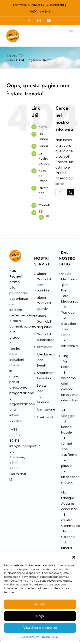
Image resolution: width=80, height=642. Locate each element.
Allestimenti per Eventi (40, 360)
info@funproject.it (40, 11)
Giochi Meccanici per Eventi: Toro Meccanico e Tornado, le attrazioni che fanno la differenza (64, 309)
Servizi (43, 146)
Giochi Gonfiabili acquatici (40, 321)
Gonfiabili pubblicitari (40, 337)
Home (43, 127)
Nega (40, 616)
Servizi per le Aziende (40, 393)
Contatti (45, 205)
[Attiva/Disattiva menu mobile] (71, 31)
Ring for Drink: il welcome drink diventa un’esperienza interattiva (64, 378)
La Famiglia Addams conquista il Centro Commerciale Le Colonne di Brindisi (64, 520)
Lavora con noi (43, 193)
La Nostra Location (45, 158)
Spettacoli (40, 417)
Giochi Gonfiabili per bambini (40, 282)
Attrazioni (40, 347)
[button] (73, 557)
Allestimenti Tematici (40, 375)
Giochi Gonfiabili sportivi (40, 303)
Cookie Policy (30, 637)
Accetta (40, 604)
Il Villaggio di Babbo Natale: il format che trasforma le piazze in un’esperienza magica (64, 446)
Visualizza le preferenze (40, 627)
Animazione (40, 409)
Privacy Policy (49, 637)
